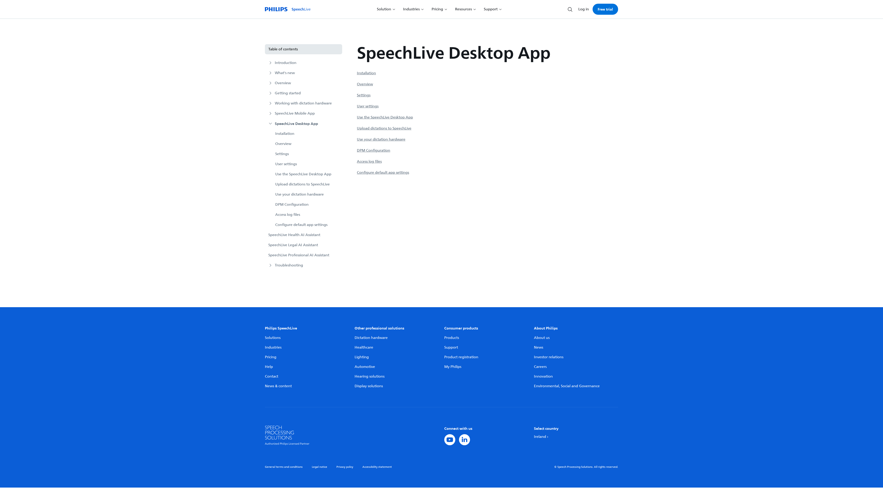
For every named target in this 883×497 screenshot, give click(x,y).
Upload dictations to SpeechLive (302, 184)
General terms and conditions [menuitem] (284, 467)
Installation (284, 134)
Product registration (461, 357)
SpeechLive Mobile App (295, 113)
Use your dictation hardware (299, 194)
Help (269, 366)
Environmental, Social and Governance (567, 386)
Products (451, 337)
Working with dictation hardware (303, 103)
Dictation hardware (371, 337)
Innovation (543, 376)
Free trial (605, 9)
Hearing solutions (369, 376)
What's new (285, 73)
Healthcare (364, 347)
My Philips (452, 366)
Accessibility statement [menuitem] (377, 467)
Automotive (365, 366)
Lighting (362, 357)
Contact (271, 376)
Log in (583, 9)
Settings (282, 154)
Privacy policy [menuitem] (344, 467)
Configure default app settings (301, 225)
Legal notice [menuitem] (319, 467)
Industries (273, 347)
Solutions (273, 337)
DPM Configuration (292, 205)
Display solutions (369, 386)
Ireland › (541, 437)
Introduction (285, 63)
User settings (286, 164)
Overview (283, 83)
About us (542, 337)
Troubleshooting (289, 265)
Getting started (288, 93)
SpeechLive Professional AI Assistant (298, 255)
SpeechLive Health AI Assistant (294, 235)
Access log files (287, 215)
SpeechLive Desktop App (296, 123)
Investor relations (548, 357)
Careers (540, 366)
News (538, 347)
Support (451, 347)
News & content (278, 386)
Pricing (270, 357)
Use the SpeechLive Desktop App (303, 174)
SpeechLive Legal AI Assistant (293, 245)
